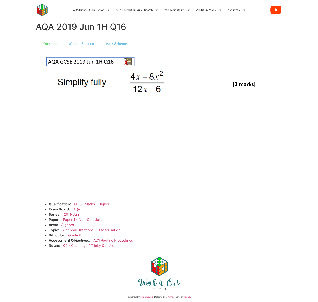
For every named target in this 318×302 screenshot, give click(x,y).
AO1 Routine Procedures (113, 240)
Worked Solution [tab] (81, 44)
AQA (76, 209)
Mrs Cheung (146, 297)
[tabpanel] (159, 122)
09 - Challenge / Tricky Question (89, 245)
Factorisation (109, 230)
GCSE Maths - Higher (91, 204)
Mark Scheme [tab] (116, 44)
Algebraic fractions (77, 230)
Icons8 (187, 297)
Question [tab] (50, 44)
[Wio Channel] (275, 9)
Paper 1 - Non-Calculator (83, 219)
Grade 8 (74, 235)
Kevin (170, 297)
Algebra (67, 225)
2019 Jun (71, 214)
